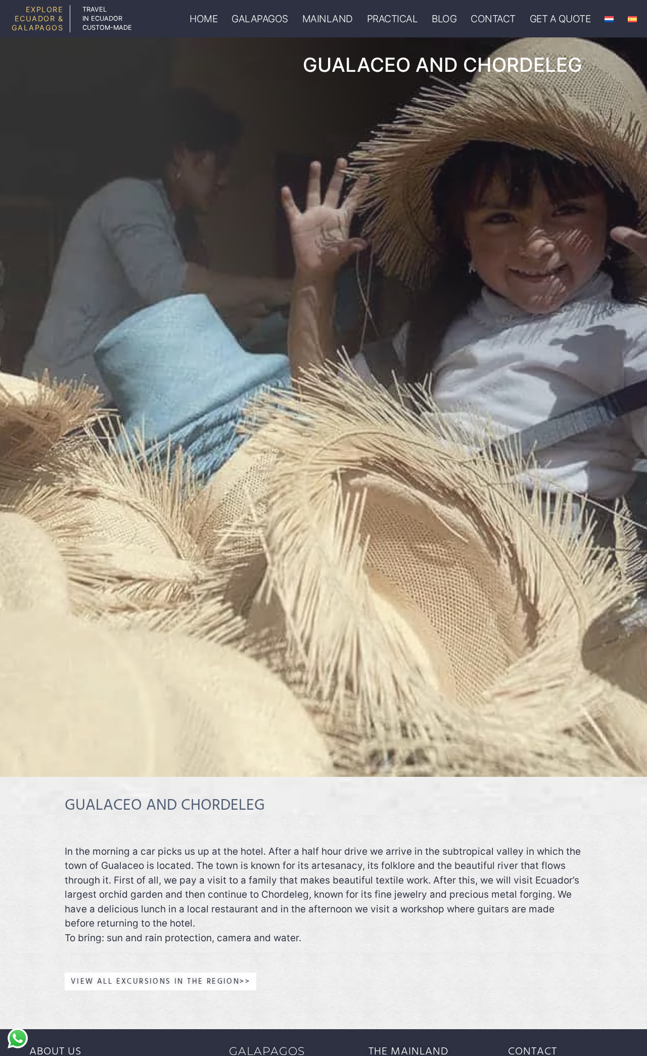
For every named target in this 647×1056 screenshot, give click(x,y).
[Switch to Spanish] (632, 19)
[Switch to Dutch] (609, 19)
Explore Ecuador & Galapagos (38, 18)
